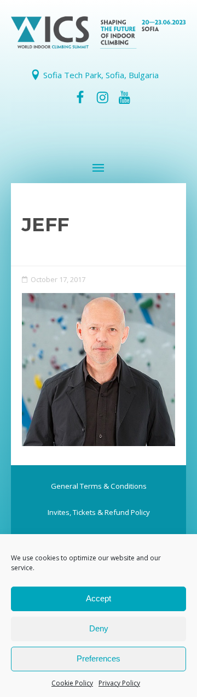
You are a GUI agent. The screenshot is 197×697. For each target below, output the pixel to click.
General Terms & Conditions (99, 486)
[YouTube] (124, 97)
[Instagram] (102, 97)
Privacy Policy (119, 683)
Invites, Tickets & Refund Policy (99, 512)
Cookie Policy (72, 683)
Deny (98, 628)
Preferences (98, 658)
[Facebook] (80, 97)
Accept (98, 598)
